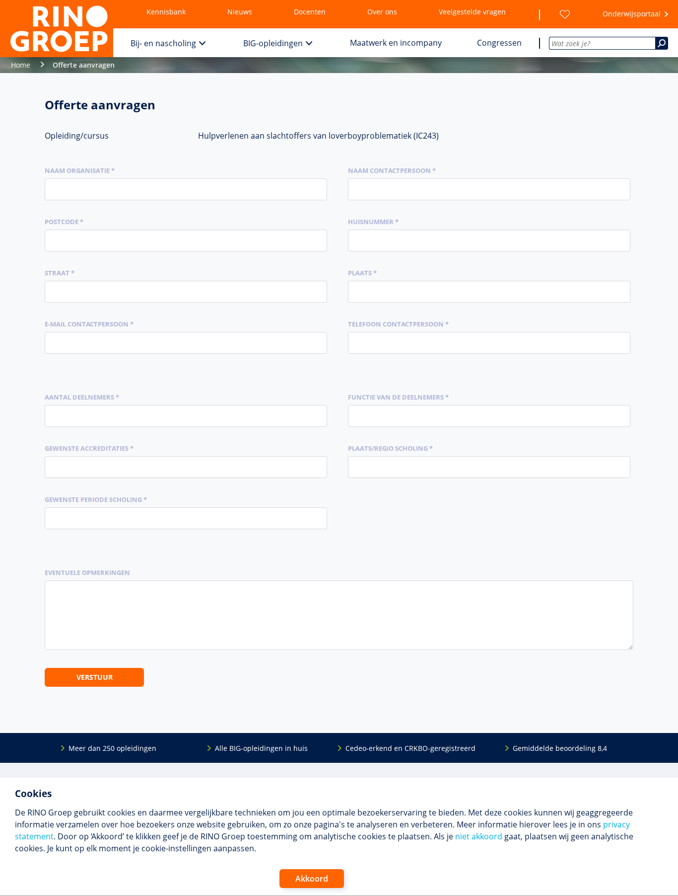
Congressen (499, 42)
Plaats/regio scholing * (390, 448)
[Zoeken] (661, 43)
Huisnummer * (373, 221)
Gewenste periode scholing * (96, 499)
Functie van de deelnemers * (398, 397)
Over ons (382, 11)
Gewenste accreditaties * (89, 448)
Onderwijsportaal (632, 13)
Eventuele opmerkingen (87, 572)
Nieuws (239, 11)
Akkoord (311, 878)
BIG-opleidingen (273, 43)
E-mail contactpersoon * (89, 324)
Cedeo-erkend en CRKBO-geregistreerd (410, 748)
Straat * (59, 272)
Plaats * (362, 272)
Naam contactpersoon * (392, 170)
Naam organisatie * (80, 170)
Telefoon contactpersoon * (398, 324)
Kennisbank (166, 11)
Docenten (310, 11)
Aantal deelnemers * (82, 397)
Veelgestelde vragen (472, 11)
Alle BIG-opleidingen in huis (261, 748)
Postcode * (64, 221)
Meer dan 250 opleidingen (112, 748)
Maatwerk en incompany (396, 42)
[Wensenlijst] (565, 14)
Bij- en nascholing (163, 43)
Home (20, 65)
